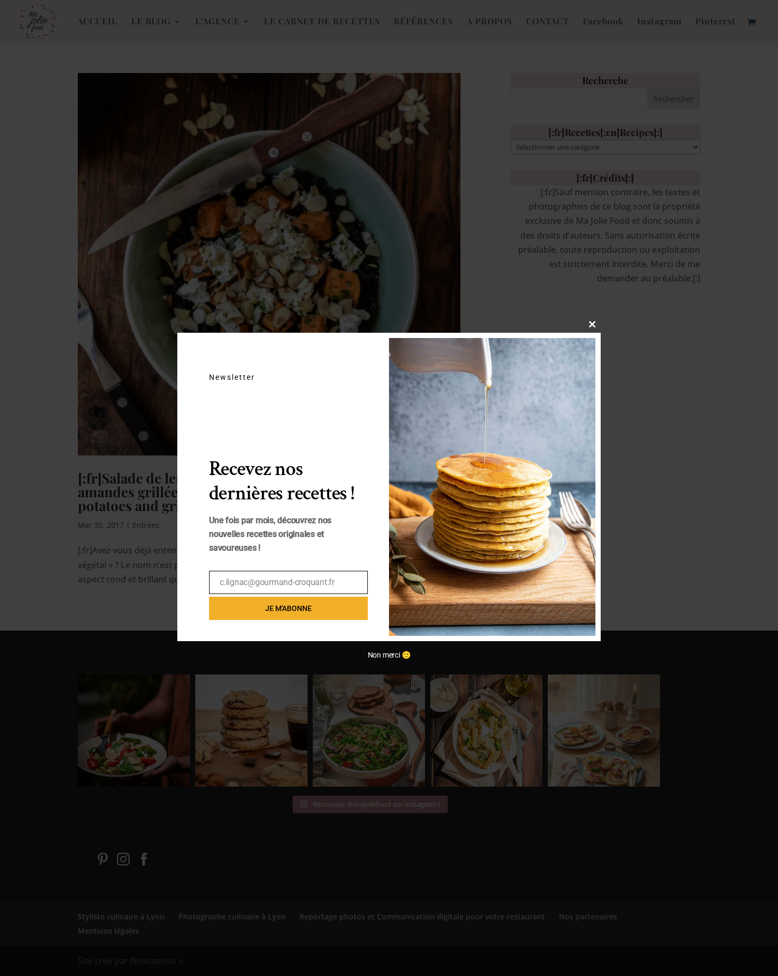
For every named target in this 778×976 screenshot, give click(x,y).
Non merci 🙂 (389, 655)
